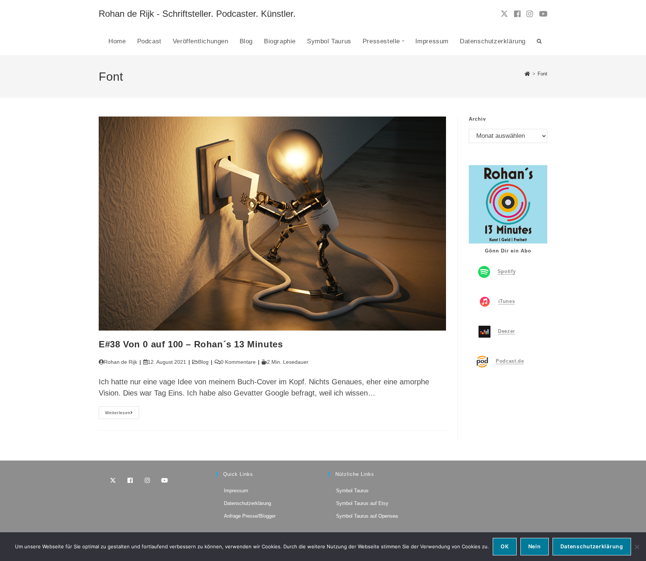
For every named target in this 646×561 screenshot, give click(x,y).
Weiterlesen (122, 414)
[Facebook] (130, 480)
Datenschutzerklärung (247, 503)
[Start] (527, 74)
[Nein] (636, 547)
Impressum (236, 490)
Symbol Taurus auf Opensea (367, 516)
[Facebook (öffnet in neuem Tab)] (517, 14)
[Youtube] (164, 480)
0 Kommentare (238, 362)
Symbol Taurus (352, 490)
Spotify (507, 271)
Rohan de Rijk (120, 362)
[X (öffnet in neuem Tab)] (504, 14)
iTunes (506, 301)
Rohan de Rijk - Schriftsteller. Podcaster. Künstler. (197, 14)
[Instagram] (147, 480)
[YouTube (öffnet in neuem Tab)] (543, 14)
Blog (203, 362)
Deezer (506, 331)
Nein (534, 546)
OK (504, 546)
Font (542, 74)
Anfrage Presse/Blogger (250, 516)
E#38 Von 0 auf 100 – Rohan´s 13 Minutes (191, 344)
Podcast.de (510, 361)
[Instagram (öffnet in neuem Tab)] (529, 14)
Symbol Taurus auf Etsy (362, 503)
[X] (112, 480)
